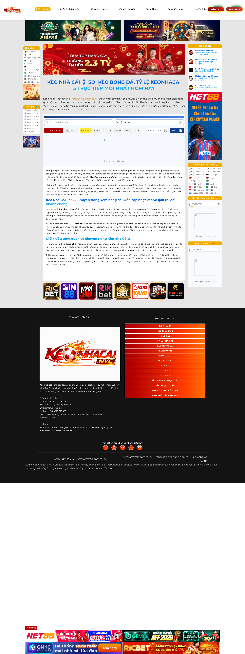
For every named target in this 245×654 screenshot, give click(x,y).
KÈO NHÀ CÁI (42, 9)
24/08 (108, 130)
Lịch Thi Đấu (200, 9)
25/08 (118, 130)
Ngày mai (98, 130)
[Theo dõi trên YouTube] (122, 447)
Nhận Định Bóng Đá (70, 9)
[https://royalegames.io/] (12, 10)
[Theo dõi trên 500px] (131, 447)
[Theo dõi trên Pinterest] (114, 447)
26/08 (127, 130)
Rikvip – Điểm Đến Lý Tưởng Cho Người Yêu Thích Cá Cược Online (207, 52)
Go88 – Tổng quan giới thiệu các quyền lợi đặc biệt (207, 70)
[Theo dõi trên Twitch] (139, 447)
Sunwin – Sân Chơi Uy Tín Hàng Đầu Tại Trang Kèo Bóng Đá (206, 62)
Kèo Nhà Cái (52, 209)
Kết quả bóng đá (127, 9)
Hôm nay (85, 130)
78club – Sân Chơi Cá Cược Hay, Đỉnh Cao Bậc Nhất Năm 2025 (206, 78)
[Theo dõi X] (105, 447)
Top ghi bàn (151, 9)
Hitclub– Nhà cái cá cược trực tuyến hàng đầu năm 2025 (206, 87)
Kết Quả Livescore (99, 9)
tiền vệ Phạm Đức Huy (130, 443)
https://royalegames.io (84, 98)
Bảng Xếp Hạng (175, 9)
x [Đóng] (31, 628)
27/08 (137, 130)
